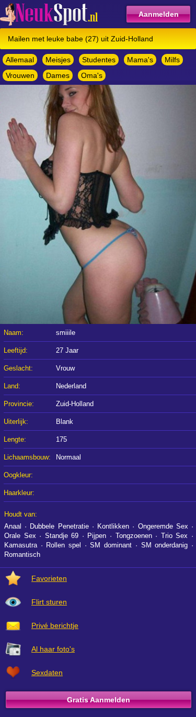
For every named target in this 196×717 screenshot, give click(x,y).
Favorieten (49, 578)
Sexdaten (47, 672)
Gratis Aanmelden (98, 700)
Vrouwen (20, 75)
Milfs (172, 59)
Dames (58, 75)
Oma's (91, 75)
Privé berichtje (54, 625)
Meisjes (58, 59)
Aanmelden (159, 14)
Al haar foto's (53, 649)
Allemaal (20, 59)
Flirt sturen (49, 602)
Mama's (140, 59)
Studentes (99, 59)
